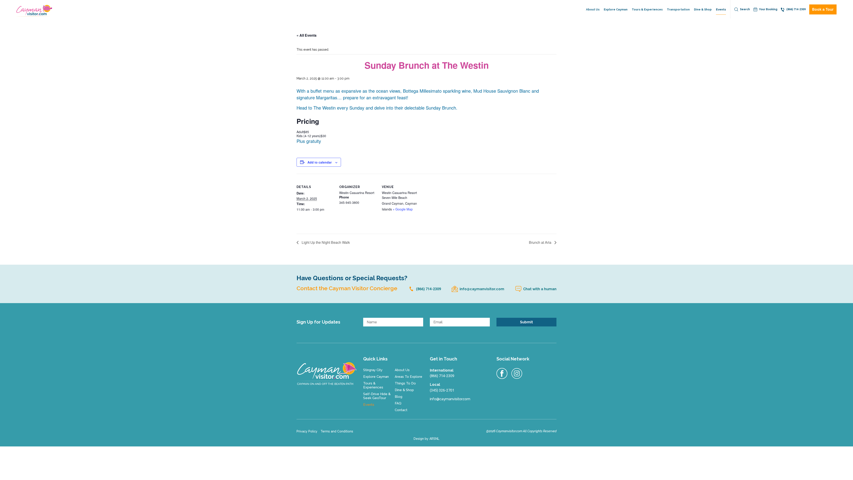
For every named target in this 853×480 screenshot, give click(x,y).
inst (516, 373)
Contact (401, 410)
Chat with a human (539, 289)
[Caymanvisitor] (327, 373)
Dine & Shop (703, 9)
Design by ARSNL (426, 438)
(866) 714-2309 (796, 9)
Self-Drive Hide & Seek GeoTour (652, 31)
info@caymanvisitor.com (482, 289)
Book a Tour (823, 9)
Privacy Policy (307, 431)
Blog (398, 397)
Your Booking (768, 9)
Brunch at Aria (540, 242)
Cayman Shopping (707, 31)
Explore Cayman (616, 9)
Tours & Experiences (647, 9)
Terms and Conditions (337, 431)
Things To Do (405, 383)
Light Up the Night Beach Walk (325, 242)
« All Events (307, 35)
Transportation (678, 9)
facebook (502, 373)
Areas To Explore (408, 377)
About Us (593, 9)
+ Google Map (403, 209)
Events (721, 9)
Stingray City (373, 370)
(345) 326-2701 (442, 390)
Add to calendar (319, 162)
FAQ (398, 403)
